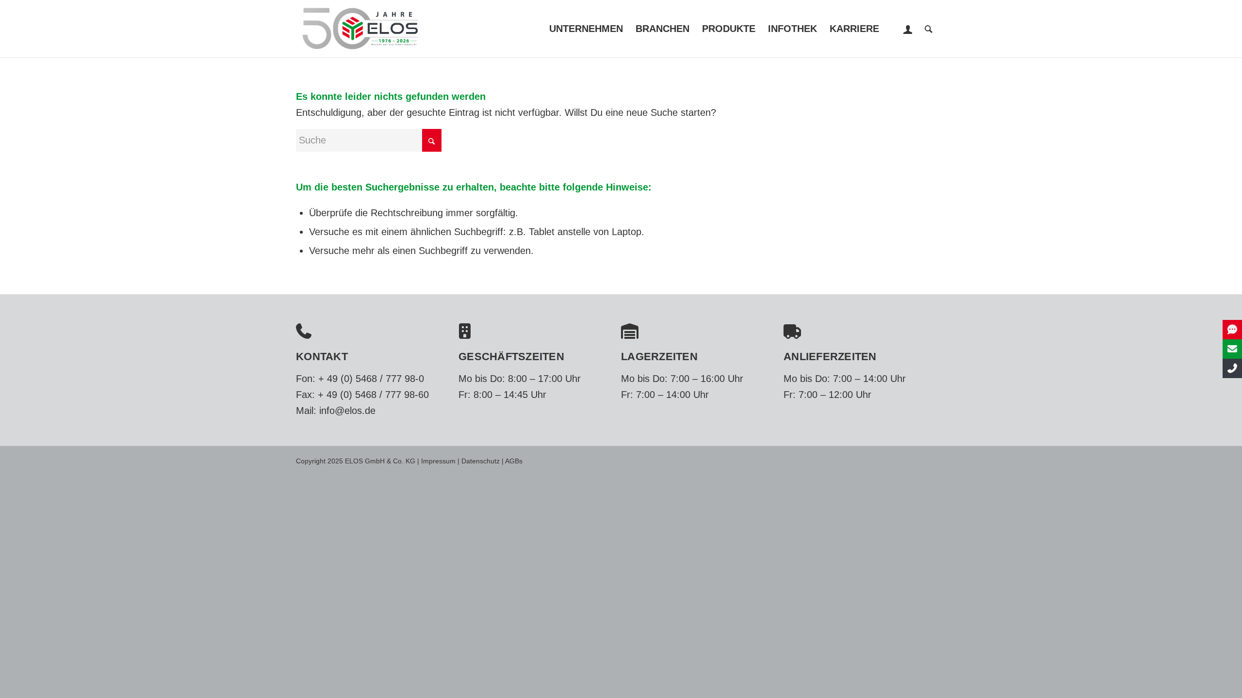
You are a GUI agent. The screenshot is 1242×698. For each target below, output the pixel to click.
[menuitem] (586, 28)
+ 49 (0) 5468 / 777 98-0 (371, 378)
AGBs (514, 461)
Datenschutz (480, 461)
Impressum (438, 461)
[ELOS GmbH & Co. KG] (360, 28)
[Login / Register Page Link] (908, 29)
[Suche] (928, 28)
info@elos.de (347, 410)
